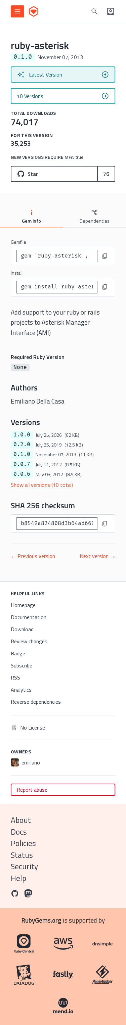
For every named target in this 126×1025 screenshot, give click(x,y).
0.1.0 (21, 454)
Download (22, 629)
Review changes (29, 641)
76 (106, 174)
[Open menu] (17, 11)
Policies (23, 843)
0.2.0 (21, 444)
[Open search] (94, 11)
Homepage (23, 605)
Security (24, 866)
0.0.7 (21, 464)
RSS (15, 677)
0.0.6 (21, 474)
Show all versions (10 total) (42, 485)
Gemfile (18, 241)
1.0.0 (21, 434)
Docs (19, 832)
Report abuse (32, 790)
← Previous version (33, 556)
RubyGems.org (41, 920)
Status (22, 855)
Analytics (21, 690)
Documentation (28, 617)
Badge (18, 653)
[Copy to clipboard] (105, 256)
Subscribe (21, 665)
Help (18, 878)
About (21, 820)
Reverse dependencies (36, 702)
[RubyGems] (33, 11)
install (17, 272)
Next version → (97, 556)
